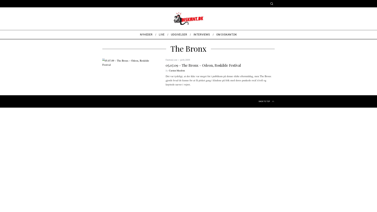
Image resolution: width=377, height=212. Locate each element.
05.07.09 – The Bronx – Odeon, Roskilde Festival (203, 65)
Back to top (264, 101)
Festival (169, 60)
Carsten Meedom (177, 70)
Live (175, 60)
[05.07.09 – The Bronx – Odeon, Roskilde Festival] (129, 62)
